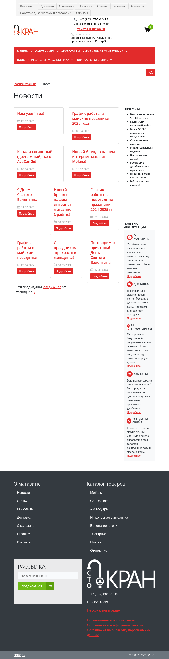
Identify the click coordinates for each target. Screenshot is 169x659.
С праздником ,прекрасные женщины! (65, 250)
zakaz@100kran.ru (91, 29)
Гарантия (24, 533)
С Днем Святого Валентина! (27, 194)
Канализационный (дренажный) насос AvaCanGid (35, 156)
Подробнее (26, 127)
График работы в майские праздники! (27, 250)
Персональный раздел (104, 610)
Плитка (95, 542)
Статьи (22, 500)
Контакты (24, 542)
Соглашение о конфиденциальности (115, 625)
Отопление (98, 550)
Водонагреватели (103, 525)
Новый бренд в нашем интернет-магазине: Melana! (93, 156)
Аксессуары (99, 509)
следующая (52, 286)
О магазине (25, 525)
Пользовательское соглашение (111, 620)
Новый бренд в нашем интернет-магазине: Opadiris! (63, 202)
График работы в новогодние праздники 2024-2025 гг (101, 199)
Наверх (19, 654)
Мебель (96, 492)
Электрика (98, 533)
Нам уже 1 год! (30, 113)
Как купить (25, 509)
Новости (23, 492)
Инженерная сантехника (109, 517)
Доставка (24, 517)
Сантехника (99, 500)
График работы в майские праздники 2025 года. (90, 118)
